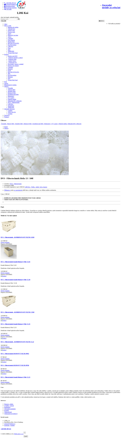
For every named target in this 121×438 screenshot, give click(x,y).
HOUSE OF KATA (13, 43)
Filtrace (6, 86)
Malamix (10, 77)
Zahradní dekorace (9, 109)
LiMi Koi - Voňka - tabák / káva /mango (36, 187)
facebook (6, 425)
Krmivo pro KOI (12, 56)
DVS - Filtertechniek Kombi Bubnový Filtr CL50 (15, 279)
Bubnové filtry (12, 93)
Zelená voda (11, 30)
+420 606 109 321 (6, 429)
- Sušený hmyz (12, 61)
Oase (9, 48)
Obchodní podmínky (10, 409)
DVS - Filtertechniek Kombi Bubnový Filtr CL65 (15, 262)
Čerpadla (10, 88)
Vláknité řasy (11, 29)
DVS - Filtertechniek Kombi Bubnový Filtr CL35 (15, 324)
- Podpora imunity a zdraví (15, 57)
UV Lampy (11, 97)
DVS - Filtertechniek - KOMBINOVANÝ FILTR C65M (17, 237)
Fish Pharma (11, 40)
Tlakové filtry (11, 89)
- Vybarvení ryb (12, 62)
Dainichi (10, 69)
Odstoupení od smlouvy (11, 413)
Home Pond (11, 41)
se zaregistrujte (18, 190)
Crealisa (10, 110)
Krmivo (6, 54)
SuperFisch (11, 105)
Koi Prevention (12, 45)
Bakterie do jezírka (13, 27)
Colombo (10, 38)
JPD (9, 73)
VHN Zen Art (12, 112)
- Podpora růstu (12, 59)
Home (6, 127)
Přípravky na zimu (13, 35)
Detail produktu (5, 242)
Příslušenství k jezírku (10, 85)
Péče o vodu (7, 25)
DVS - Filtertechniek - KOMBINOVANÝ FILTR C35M (17, 312)
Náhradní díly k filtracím (15, 101)
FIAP (9, 70)
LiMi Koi (10, 46)
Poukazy (6, 117)
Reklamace (7, 407)
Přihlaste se (7, 190)
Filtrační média (12, 99)
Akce (5, 24)
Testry (9, 33)
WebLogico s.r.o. (19, 434)
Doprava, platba (8, 404)
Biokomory (11, 96)
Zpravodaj (111, 6)
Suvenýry (7, 115)
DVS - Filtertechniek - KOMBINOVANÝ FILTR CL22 (17, 342)
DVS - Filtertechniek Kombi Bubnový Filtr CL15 (15, 377)
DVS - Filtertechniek (13, 102)
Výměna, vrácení (9, 405)
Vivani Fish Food (13, 53)
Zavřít (25, 436)
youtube (12, 425)
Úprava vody (11, 32)
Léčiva (6, 83)
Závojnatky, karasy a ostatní (15, 64)
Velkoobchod (8, 412)
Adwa (9, 37)
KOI (5, 81)
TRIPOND (11, 51)
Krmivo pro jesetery (13, 65)
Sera (9, 49)
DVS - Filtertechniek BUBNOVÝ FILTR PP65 (15, 353)
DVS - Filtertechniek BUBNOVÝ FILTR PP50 (15, 365)
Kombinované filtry (13, 94)
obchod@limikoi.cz (9, 424)
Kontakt (6, 410)
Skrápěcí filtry (12, 91)
